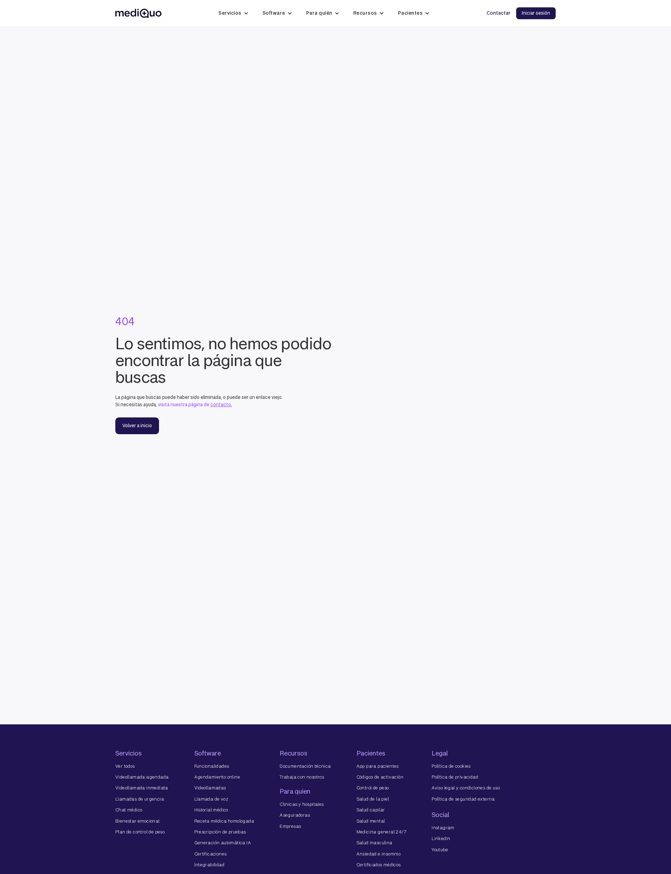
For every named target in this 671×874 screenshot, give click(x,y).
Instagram (443, 827)
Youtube (440, 849)
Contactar (498, 13)
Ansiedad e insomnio (378, 854)
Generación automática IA (222, 842)
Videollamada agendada (141, 777)
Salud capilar (370, 809)
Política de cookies (451, 766)
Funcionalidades (211, 766)
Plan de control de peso (140, 831)
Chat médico (128, 809)
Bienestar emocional (137, 821)
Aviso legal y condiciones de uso (466, 787)
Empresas (290, 826)
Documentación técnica (305, 766)
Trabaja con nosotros (302, 777)
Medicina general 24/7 (381, 831)
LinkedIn (441, 838)
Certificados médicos (378, 864)
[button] (233, 13)
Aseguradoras (295, 815)
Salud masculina (374, 842)
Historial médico (211, 809)
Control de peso (372, 787)
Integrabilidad (209, 864)
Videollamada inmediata (141, 787)
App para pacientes (377, 766)
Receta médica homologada (224, 821)
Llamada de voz (211, 799)
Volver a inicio (137, 426)
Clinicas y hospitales (302, 804)
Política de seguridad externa (463, 799)
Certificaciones (210, 854)
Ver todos (125, 766)
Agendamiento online (217, 777)
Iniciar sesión (536, 13)
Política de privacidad (455, 777)
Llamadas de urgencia (139, 799)
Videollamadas (210, 787)
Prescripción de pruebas (220, 831)
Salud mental (370, 821)
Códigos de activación (379, 777)
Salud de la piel (372, 799)
